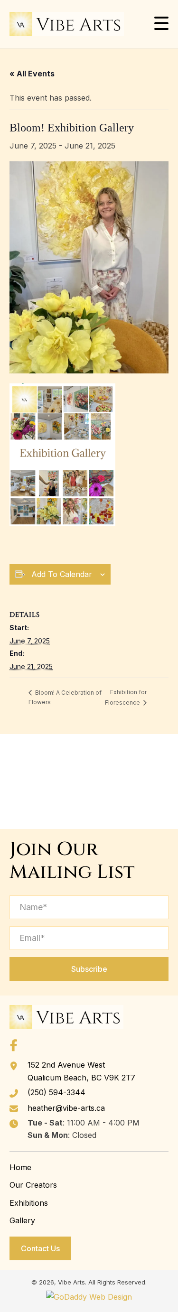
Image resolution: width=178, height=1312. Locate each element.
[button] (161, 23)
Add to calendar (61, 574)
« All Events (32, 73)
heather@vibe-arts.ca (66, 1108)
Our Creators (33, 1185)
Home (20, 1167)
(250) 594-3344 (56, 1092)
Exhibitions (28, 1203)
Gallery (22, 1220)
